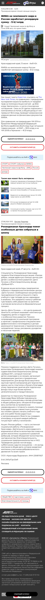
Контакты (25, 525)
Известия (21, 97)
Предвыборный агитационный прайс (20, 528)
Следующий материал (21, 594)
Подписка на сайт (10, 525)
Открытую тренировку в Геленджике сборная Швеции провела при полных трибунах (26, 182)
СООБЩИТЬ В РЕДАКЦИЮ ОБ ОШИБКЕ (18, 532)
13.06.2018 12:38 (7, 9)
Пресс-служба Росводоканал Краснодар (17, 265)
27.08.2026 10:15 (7, 222)
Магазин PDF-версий (21, 519)
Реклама (6, 519)
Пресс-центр (31, 516)
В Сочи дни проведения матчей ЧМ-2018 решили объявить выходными (24, 203)
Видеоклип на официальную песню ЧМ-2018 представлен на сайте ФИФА (25, 196)
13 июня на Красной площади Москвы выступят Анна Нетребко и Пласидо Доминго (26, 189)
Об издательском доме (13, 516)
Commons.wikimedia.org (19, 60)
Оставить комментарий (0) (22, 147)
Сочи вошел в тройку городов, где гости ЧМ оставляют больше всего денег (25, 210)
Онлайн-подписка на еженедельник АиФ (21, 522)
